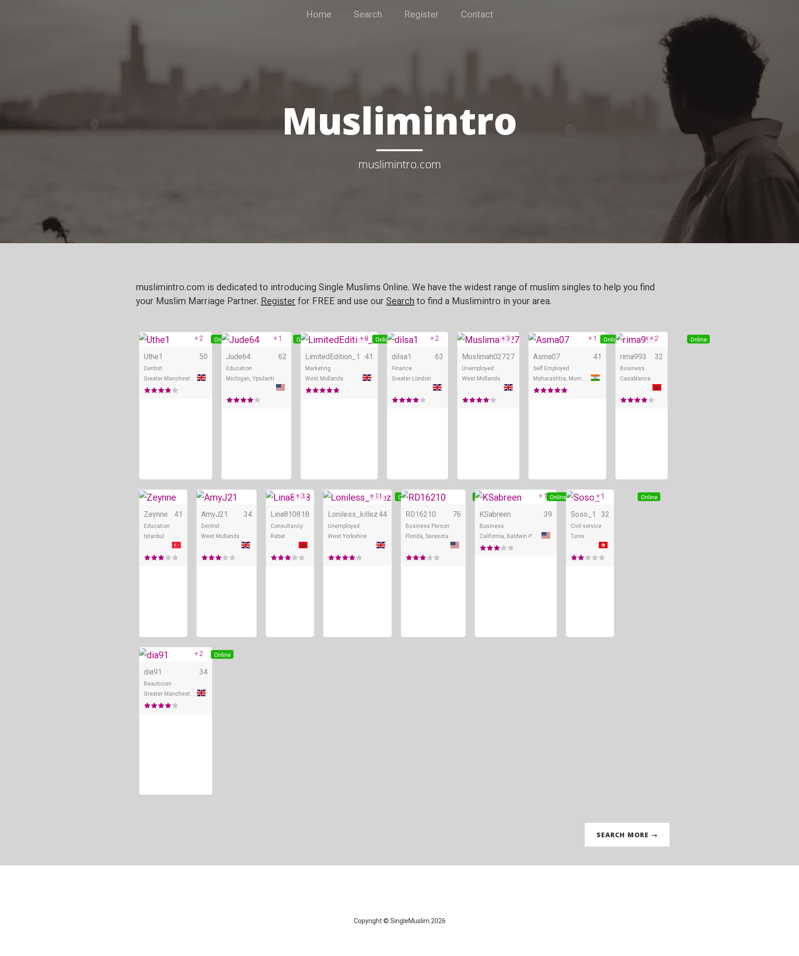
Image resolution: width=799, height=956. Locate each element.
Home (319, 14)
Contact (477, 14)
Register (421, 14)
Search (368, 14)
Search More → (627, 834)
